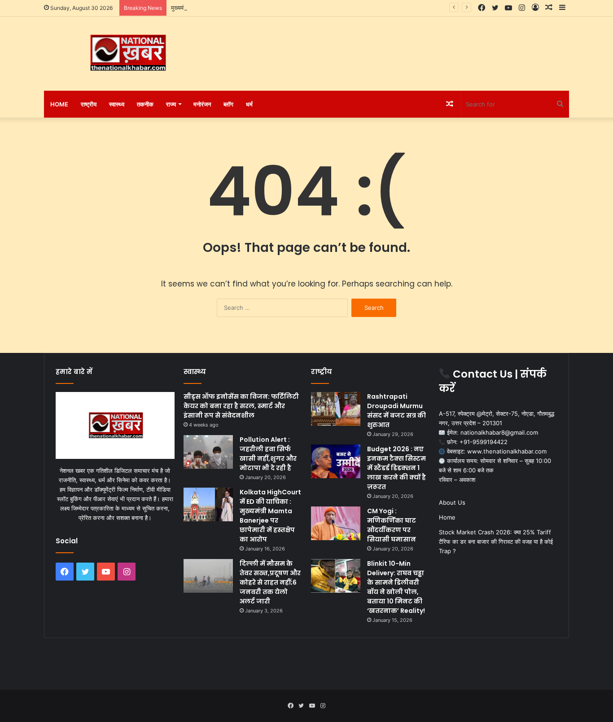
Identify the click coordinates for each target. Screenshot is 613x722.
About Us (452, 502)
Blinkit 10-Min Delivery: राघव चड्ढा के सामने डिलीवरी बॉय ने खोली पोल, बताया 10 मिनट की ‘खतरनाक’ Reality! (396, 587)
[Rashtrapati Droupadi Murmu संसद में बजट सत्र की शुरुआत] (335, 409)
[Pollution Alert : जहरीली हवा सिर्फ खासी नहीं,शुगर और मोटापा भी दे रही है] (208, 452)
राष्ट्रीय (88, 104)
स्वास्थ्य (116, 104)
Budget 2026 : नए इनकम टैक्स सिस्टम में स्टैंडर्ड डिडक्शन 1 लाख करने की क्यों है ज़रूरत (396, 468)
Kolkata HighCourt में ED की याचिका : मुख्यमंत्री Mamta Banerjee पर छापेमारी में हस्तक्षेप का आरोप (270, 516)
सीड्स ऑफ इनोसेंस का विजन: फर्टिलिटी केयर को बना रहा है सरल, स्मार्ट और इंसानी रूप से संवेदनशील (241, 406)
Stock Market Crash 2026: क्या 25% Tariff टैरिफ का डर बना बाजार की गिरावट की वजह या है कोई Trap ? (496, 541)
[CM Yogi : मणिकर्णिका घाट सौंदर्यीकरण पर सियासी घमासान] (335, 523)
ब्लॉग (228, 104)
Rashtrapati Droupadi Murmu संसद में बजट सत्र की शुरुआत (396, 410)
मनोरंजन (202, 104)
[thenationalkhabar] (127, 53)
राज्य (171, 104)
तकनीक (145, 104)
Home (59, 104)
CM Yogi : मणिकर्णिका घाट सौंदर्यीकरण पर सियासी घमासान (391, 525)
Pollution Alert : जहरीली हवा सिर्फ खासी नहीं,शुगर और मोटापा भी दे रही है (268, 453)
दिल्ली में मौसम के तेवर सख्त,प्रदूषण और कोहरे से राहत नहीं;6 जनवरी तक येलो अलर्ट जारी (270, 582)
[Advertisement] (396, 46)
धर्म (249, 104)
